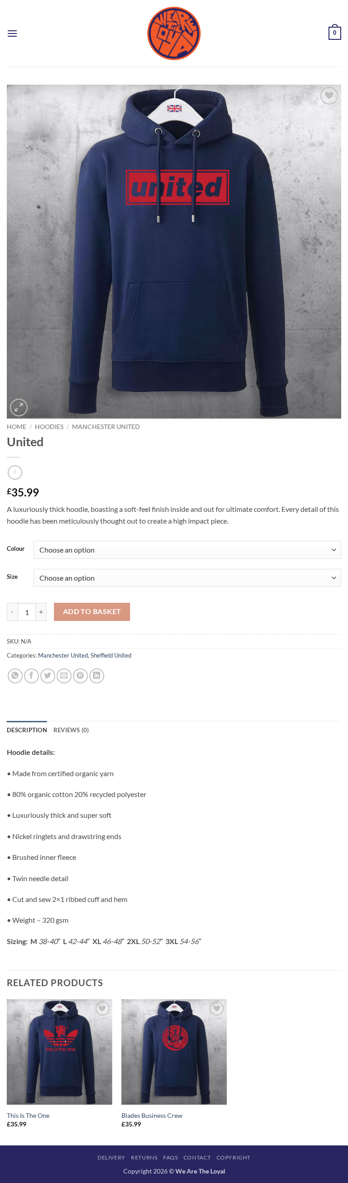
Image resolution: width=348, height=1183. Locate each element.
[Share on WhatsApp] (15, 675)
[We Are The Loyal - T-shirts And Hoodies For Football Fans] (174, 33)
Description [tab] (27, 730)
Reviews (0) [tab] (71, 730)
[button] (12, 33)
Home (16, 426)
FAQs (170, 1157)
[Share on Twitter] (47, 675)
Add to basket (92, 611)
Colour (15, 549)
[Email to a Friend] (64, 675)
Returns (144, 1157)
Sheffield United (111, 655)
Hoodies (49, 426)
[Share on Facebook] (31, 675)
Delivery (111, 1157)
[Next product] (15, 472)
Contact (197, 1157)
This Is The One (28, 1115)
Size (12, 577)
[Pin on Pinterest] (80, 675)
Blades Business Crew (152, 1115)
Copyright (234, 1157)
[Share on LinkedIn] (96, 675)
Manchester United (106, 426)
